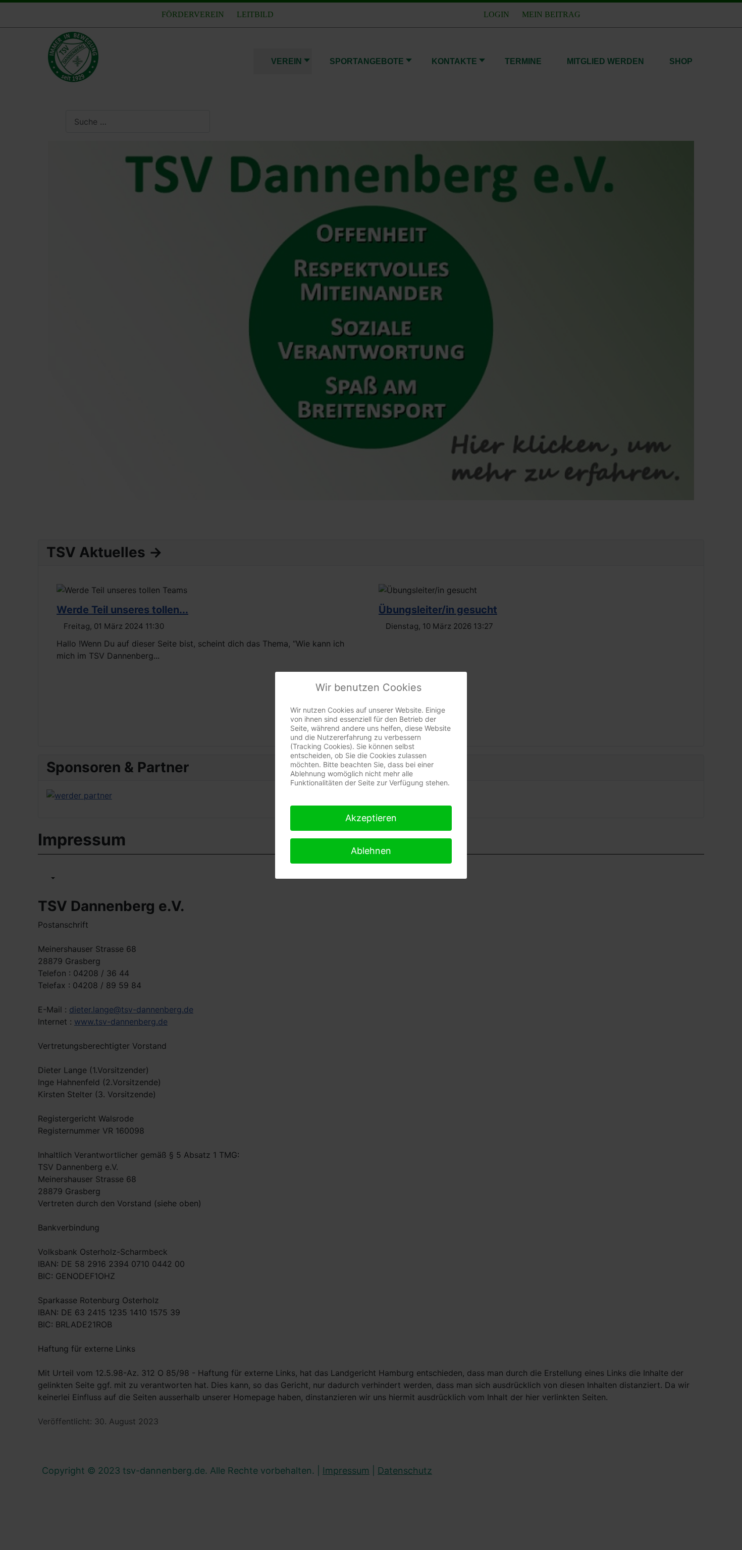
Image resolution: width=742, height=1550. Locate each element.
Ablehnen (371, 850)
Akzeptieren (371, 818)
